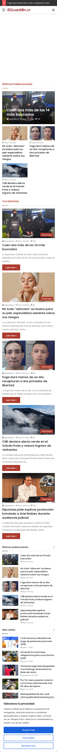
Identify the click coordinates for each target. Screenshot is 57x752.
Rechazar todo (28, 745)
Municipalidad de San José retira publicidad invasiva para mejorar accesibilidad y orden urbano (37, 699)
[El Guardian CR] (19, 10)
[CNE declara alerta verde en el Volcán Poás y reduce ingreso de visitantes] (14, 170)
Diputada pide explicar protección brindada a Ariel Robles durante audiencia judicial (28, 513)
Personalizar (28, 738)
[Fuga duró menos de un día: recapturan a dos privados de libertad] (42, 133)
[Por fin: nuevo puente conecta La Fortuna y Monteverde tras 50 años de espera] (10, 684)
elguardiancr (14, 119)
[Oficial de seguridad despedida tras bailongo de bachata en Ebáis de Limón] (10, 670)
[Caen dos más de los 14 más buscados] (28, 107)
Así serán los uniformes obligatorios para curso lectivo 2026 (37, 655)
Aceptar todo (28, 730)
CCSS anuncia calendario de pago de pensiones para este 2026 (36, 641)
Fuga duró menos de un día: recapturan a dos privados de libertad (42, 150)
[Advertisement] (28, 52)
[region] (28, 725)
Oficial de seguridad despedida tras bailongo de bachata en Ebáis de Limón (37, 669)
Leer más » (11, 267)
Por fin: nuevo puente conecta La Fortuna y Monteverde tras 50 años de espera (36, 683)
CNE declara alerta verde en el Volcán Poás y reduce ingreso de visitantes (14, 188)
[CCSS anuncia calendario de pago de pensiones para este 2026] (10, 642)
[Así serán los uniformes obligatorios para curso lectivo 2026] (10, 656)
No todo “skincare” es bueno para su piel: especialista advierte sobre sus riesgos (13, 152)
